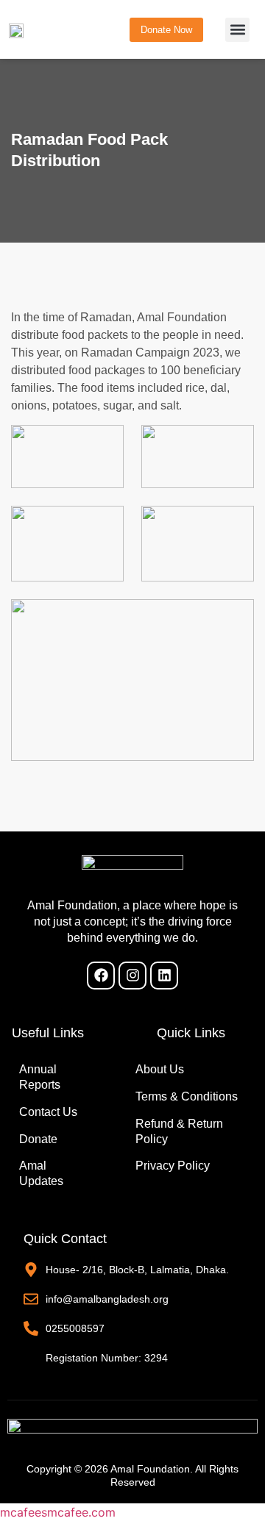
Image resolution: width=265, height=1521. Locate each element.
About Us (159, 1069)
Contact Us (48, 1112)
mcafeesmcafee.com (58, 1512)
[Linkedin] (164, 975)
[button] (237, 30)
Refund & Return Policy (179, 1131)
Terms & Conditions (186, 1096)
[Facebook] (101, 975)
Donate (38, 1139)
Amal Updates (41, 1173)
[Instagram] (132, 975)
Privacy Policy (172, 1165)
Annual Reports (39, 1077)
